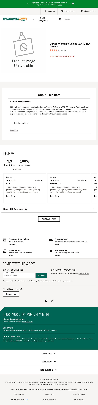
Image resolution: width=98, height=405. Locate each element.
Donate (57, 255)
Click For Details (84, 274)
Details (57, 244)
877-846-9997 (72, 389)
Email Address (9, 273)
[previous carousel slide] (28, 4)
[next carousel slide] (70, 4)
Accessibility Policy (79, 394)
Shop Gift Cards (27, 322)
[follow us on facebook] (46, 301)
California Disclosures (49, 399)
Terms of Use (19, 394)
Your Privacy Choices (18, 399)
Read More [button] (14, 130)
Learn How (50, 341)
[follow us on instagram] (51, 301)
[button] (49, 219)
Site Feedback (78, 399)
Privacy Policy (49, 394)
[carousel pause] (72, 3)
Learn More (12, 244)
